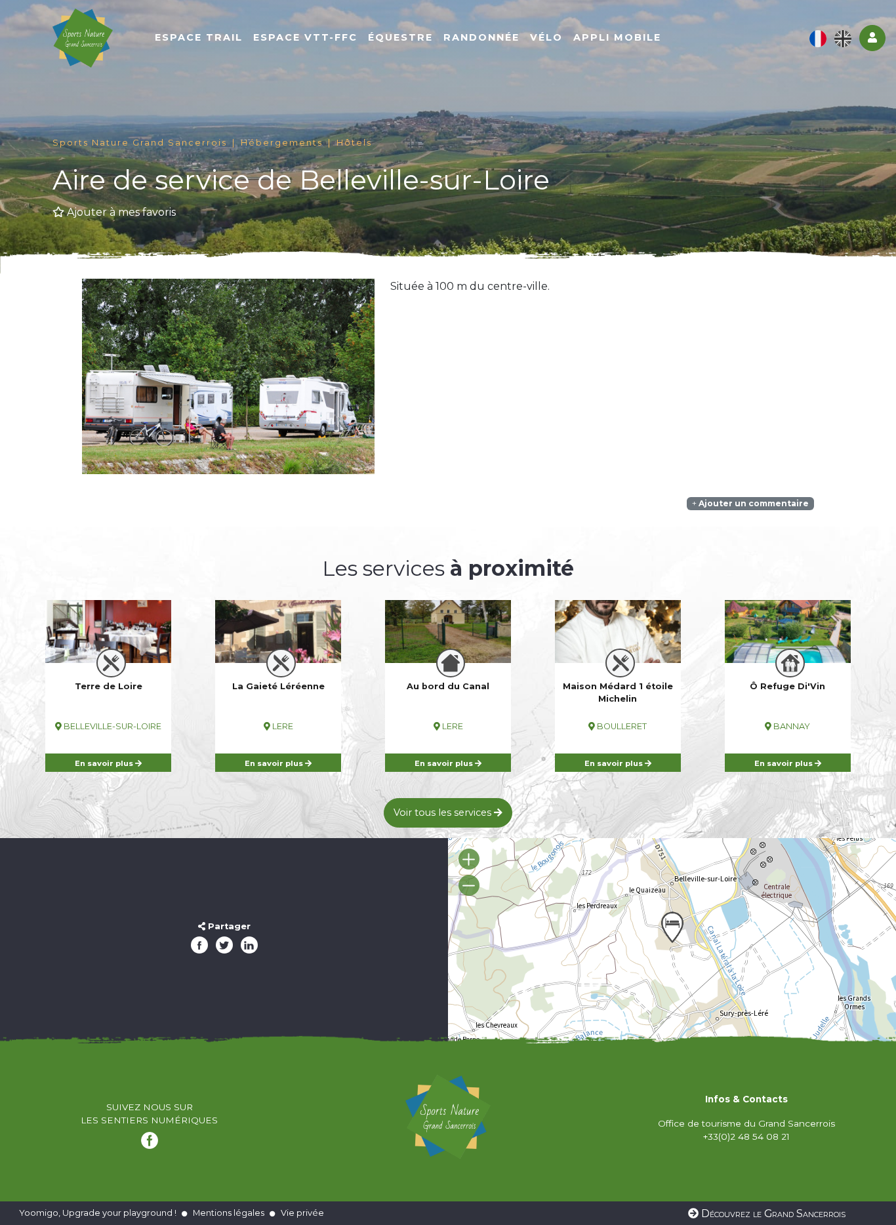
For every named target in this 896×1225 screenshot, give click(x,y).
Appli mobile (617, 37)
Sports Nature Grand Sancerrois (139, 143)
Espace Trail (199, 37)
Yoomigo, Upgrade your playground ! (97, 1212)
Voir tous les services (444, 812)
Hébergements (282, 143)
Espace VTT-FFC (305, 37)
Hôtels (354, 143)
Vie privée (302, 1212)
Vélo (546, 37)
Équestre (400, 37)
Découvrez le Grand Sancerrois (772, 1213)
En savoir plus (105, 763)
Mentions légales (228, 1212)
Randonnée (481, 37)
